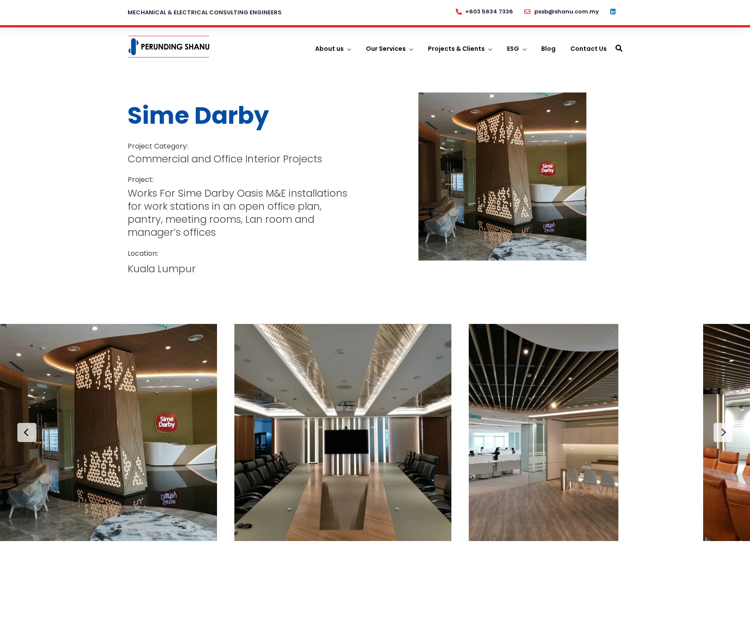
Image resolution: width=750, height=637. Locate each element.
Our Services (386, 48)
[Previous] (26, 432)
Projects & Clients (456, 48)
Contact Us (588, 48)
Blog (548, 48)
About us (329, 48)
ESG (513, 48)
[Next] (723, 432)
